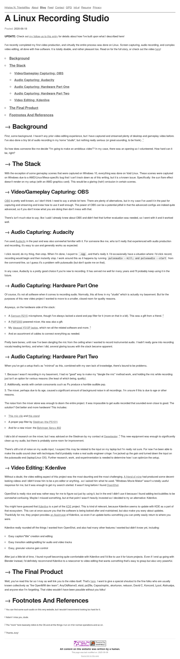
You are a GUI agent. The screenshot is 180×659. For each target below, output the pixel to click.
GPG (69, 7)
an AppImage (58, 514)
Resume (86, 7)
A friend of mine (133, 476)
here (157, 49)
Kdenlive (43, 506)
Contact (59, 7)
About (35, 7)
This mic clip (15, 416)
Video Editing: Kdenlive (32, 100)
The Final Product (23, 107)
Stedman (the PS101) (45, 422)
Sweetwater (110, 436)
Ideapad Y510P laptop (25, 327)
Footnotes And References (31, 114)
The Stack (17, 65)
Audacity (21, 241)
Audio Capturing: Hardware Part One (41, 86)
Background (19, 58)
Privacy (97, 7)
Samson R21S (19, 315)
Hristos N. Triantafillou (17, 7)
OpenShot (112, 485)
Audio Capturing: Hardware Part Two (41, 93)
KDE (68, 506)
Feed (50, 7)
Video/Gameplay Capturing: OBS (38, 73)
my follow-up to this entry (43, 36)
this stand (34, 416)
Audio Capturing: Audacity (34, 80)
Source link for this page (90, 656)
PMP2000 (16, 321)
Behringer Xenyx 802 (49, 427)
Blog (43, 7)
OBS (7, 200)
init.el (76, 7)
